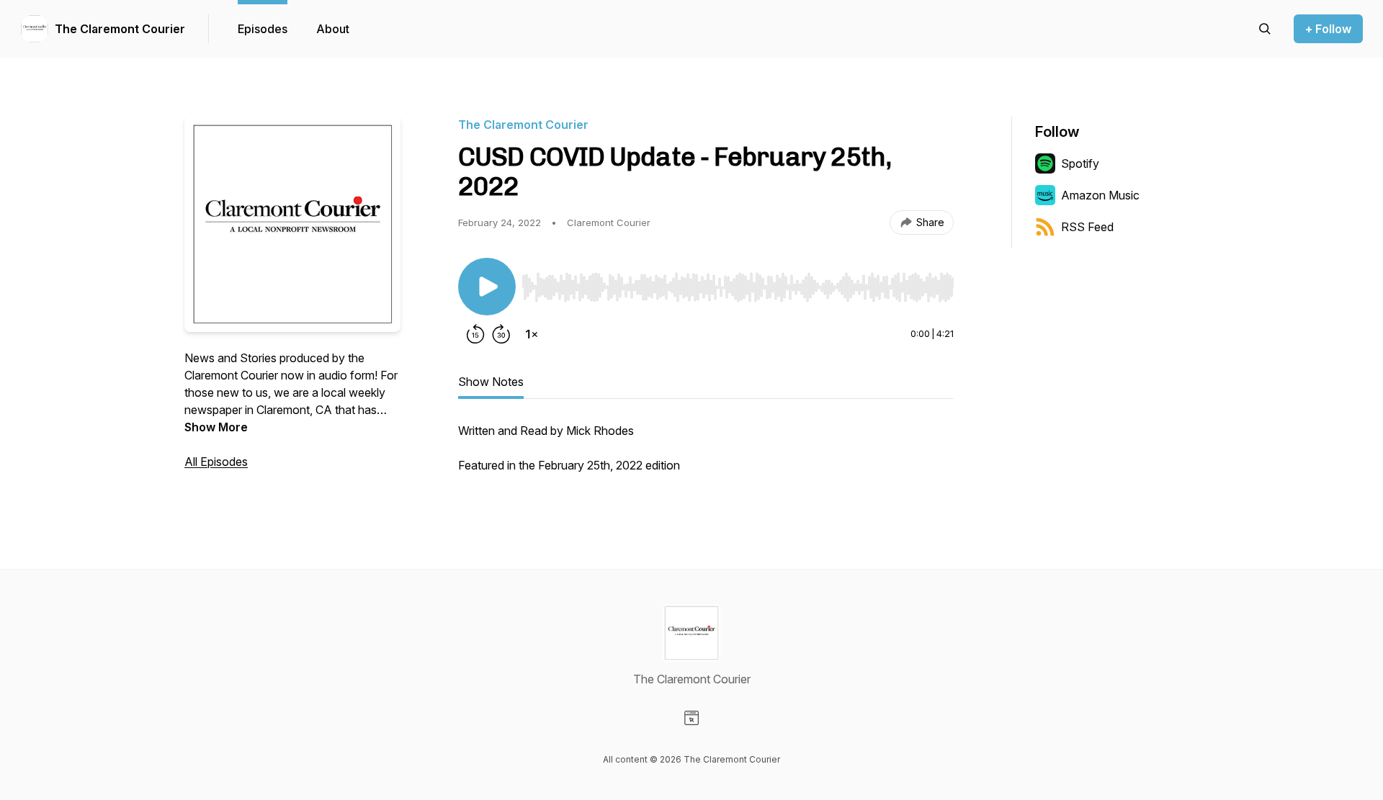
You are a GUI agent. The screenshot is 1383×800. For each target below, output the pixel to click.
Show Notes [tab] (491, 381)
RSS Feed (1087, 227)
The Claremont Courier (120, 29)
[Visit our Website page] (691, 718)
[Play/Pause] (487, 286)
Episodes (262, 29)
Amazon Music (1100, 195)
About (332, 29)
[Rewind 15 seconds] (475, 334)
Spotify (1080, 163)
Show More (216, 427)
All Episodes (216, 461)
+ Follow (1328, 29)
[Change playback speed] (531, 334)
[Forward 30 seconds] (501, 334)
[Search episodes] (1265, 28)
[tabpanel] (706, 455)
